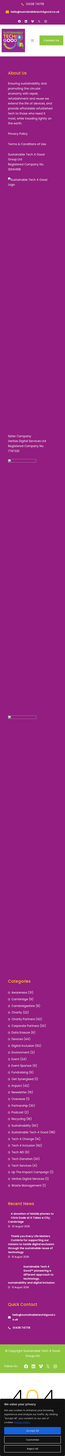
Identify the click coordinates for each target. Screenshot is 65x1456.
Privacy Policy (22, 1422)
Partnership (20, 1106)
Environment (21, 1052)
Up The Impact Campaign (30, 1172)
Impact (17, 1086)
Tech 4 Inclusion (23, 1146)
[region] (32, 1427)
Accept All (32, 1430)
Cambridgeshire (23, 1006)
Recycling (19, 1119)
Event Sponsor (22, 1066)
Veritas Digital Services (28, 1179)
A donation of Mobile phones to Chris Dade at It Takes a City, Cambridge (31, 1218)
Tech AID (18, 1152)
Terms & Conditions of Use (27, 144)
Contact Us (51, 40)
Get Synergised (23, 1079)
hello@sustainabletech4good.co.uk (35, 12)
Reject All (32, 1448)
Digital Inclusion (23, 1046)
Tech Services (22, 1166)
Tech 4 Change (23, 1139)
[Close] (62, 1402)
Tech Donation (22, 1159)
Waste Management (27, 1186)
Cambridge (20, 999)
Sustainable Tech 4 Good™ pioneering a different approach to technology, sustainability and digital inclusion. (31, 1275)
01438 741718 (21, 1328)
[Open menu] (32, 40)
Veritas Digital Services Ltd (27, 441)
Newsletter (19, 1092)
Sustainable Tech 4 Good (30, 1132)
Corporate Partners (25, 1026)
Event (15, 1059)
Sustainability (21, 1126)
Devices (17, 1039)
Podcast (18, 1112)
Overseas (18, 1099)
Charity (17, 1012)
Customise (32, 1439)
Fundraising (20, 1072)
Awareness (19, 993)
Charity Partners (23, 1019)
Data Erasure (21, 1033)
